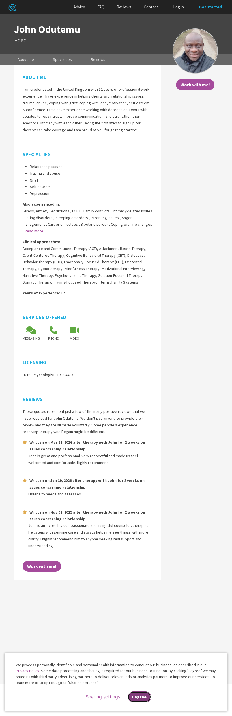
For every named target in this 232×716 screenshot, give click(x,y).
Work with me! (195, 84)
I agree (139, 697)
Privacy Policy (27, 670)
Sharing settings (103, 697)
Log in (178, 7)
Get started (210, 7)
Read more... (35, 231)
